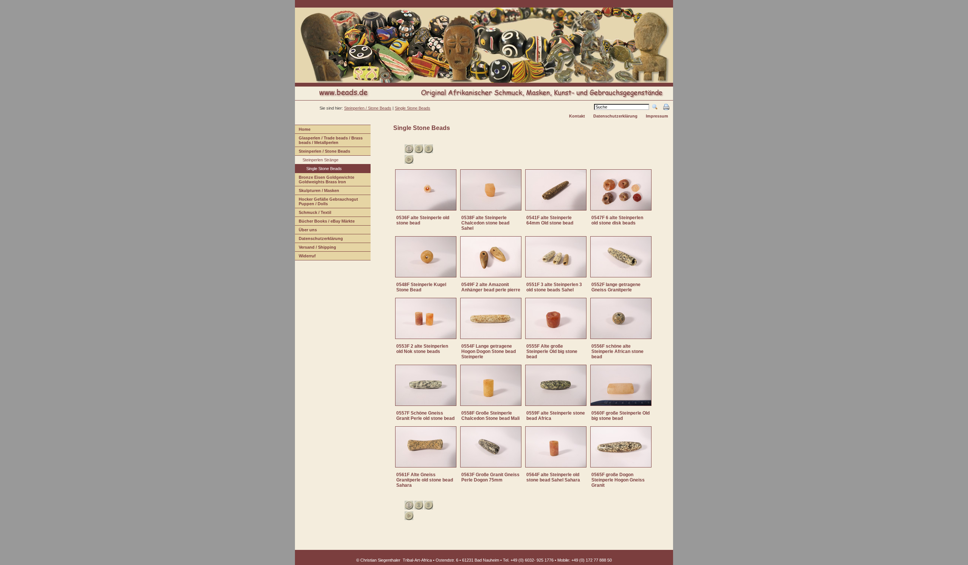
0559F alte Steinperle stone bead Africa (555, 415)
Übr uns (306, 231)
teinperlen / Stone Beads (322, 152)
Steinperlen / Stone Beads (367, 108)
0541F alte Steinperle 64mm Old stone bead (549, 220)
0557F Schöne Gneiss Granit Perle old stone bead (425, 415)
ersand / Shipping (315, 248)
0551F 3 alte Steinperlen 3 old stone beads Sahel (554, 287)
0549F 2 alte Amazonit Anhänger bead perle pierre (490, 287)
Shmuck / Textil (313, 213)
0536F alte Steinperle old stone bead (422, 220)
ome (302, 130)
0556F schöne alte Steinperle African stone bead (617, 351)
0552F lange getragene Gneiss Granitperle (616, 287)
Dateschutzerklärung (319, 239)
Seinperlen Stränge (316, 161)
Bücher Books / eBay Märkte (325, 222)
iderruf (305, 257)
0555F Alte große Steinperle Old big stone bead (551, 351)
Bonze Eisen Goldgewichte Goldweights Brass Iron (324, 180)
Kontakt (577, 116)
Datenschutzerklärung (615, 116)
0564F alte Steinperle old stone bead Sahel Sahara (553, 477)
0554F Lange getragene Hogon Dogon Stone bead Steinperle (488, 351)
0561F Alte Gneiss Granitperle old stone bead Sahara (424, 480)
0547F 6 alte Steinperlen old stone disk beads (617, 220)
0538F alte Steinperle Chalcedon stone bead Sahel (485, 223)
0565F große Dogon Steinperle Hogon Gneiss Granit (618, 480)
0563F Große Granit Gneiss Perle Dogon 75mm (490, 477)
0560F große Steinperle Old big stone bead (620, 415)
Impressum (657, 116)
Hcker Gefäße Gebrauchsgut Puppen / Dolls (326, 202)
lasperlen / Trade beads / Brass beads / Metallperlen (329, 141)
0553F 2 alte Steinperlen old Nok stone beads (422, 349)
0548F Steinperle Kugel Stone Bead (421, 287)
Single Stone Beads (412, 108)
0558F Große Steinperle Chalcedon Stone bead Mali (490, 415)
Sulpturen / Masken (317, 191)
